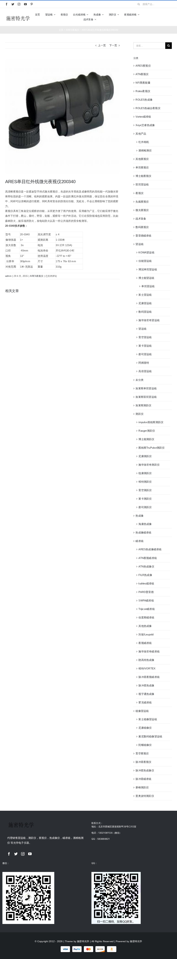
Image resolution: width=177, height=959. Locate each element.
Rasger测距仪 (146, 430)
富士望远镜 (145, 294)
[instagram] (19, 4)
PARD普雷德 (146, 591)
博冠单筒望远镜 (147, 269)
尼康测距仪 (145, 456)
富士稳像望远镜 (147, 719)
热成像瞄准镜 (143, 532)
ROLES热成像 (144, 99)
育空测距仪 (145, 490)
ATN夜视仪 (142, 74)
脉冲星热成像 (146, 685)
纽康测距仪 (145, 473)
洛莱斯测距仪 (143, 405)
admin (8, 276)
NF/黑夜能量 (143, 82)
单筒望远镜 (148, 286)
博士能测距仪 (146, 439)
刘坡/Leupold (145, 634)
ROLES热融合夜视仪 (148, 108)
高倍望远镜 (145, 371)
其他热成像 (145, 625)
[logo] (18, 16)
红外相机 (143, 141)
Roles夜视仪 (143, 91)
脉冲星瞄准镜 (143, 778)
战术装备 (141, 218)
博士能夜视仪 (143, 175)
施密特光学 (83, 941)
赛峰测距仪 (142, 787)
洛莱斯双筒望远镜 (146, 396)
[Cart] (170, 17)
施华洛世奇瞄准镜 (149, 651)
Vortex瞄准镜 (143, 116)
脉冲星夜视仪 (143, 761)
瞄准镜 (139, 541)
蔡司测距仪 (145, 507)
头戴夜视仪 (142, 201)
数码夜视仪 (142, 227)
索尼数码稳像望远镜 (150, 736)
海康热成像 (145, 524)
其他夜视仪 (142, 158)
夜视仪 (139, 193)
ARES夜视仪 (36, 276)
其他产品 (141, 133)
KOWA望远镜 (146, 252)
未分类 (139, 379)
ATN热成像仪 (146, 566)
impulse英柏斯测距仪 (150, 422)
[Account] (164, 17)
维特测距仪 (145, 481)
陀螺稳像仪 (145, 744)
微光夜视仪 (142, 210)
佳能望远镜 (145, 260)
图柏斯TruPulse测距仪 (151, 447)
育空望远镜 (145, 337)
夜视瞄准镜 (145, 642)
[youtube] (25, 4)
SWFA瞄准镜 (146, 600)
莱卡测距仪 (145, 498)
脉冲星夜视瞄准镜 (149, 676)
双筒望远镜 (142, 184)
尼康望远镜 (145, 303)
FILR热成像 (145, 574)
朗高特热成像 (146, 659)
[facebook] (6, 4)
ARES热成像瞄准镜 (149, 549)
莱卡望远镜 (145, 345)
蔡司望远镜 (145, 354)
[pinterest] (31, 4)
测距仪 (139, 413)
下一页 (113, 45)
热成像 (139, 515)
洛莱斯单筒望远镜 (146, 388)
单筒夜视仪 (142, 167)
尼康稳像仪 (145, 727)
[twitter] (12, 4)
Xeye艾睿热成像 (145, 125)
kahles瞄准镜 (146, 583)
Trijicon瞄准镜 (146, 608)
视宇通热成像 (146, 693)
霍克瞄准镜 (145, 702)
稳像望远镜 (142, 710)
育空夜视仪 (142, 753)
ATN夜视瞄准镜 (147, 557)
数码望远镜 (145, 311)
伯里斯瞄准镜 (146, 617)
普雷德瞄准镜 (143, 235)
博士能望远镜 (146, 277)
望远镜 (139, 244)
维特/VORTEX (146, 668)
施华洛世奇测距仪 (149, 464)
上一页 (102, 45)
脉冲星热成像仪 (145, 770)
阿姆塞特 (143, 362)
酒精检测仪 (145, 150)
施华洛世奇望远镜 (149, 320)
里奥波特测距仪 (145, 795)
